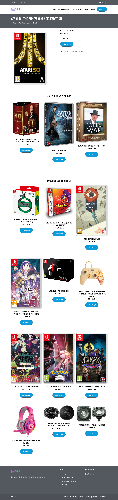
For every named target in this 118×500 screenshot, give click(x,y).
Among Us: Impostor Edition (59, 291)
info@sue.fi (102, 2)
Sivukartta (103, 497)
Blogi (93, 9)
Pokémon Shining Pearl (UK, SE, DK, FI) (59, 386)
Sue (54, 9)
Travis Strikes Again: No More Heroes (26, 386)
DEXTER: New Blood (59, 151)
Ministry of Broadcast (92, 239)
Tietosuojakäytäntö (91, 497)
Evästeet (81, 497)
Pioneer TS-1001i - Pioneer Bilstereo (92, 425)
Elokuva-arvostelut (81, 9)
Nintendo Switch (77, 31)
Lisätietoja (67, 44)
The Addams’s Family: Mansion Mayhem (92, 386)
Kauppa (101, 9)
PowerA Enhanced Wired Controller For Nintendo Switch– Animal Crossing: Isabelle (92, 293)
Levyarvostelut (64, 9)
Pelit (70, 31)
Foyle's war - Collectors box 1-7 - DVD (91, 146)
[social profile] (24, 2)
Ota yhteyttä (73, 497)
